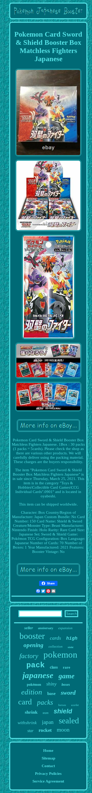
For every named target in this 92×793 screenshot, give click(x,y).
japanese (37, 675)
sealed (69, 720)
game (66, 676)
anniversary (45, 628)
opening (33, 645)
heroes (62, 704)
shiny (51, 684)
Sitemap (48, 758)
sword (68, 692)
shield (63, 711)
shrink (31, 712)
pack (35, 665)
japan (48, 722)
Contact (48, 766)
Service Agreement (48, 781)
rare (66, 667)
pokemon (60, 655)
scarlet (75, 704)
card (25, 701)
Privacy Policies (48, 773)
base (51, 693)
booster (32, 636)
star (30, 730)
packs (45, 702)
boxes (66, 685)
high (71, 638)
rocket (45, 730)
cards (55, 638)
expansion (65, 628)
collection (56, 646)
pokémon (34, 685)
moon (63, 729)
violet (70, 647)
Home (48, 750)
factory (28, 656)
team (46, 713)
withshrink (27, 722)
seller (28, 628)
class (54, 667)
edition (31, 692)
